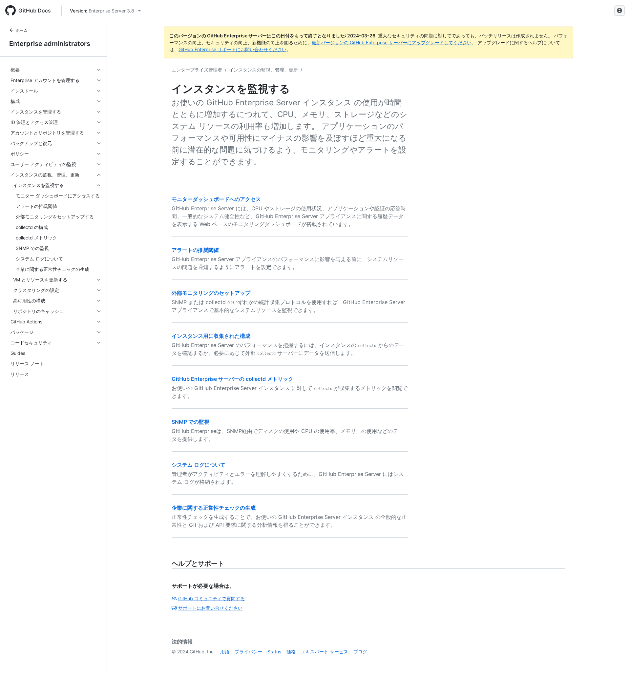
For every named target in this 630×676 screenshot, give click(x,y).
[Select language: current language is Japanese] (619, 10)
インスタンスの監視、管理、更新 (263, 69)
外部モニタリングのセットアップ (211, 293)
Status (274, 651)
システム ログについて (198, 464)
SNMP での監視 (190, 422)
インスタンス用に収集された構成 (211, 336)
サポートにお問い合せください (210, 608)
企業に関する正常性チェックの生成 (214, 507)
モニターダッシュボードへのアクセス (216, 199)
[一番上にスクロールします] (615, 661)
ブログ (360, 651)
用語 (224, 651)
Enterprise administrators (49, 44)
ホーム (22, 30)
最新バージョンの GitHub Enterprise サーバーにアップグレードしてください (392, 42)
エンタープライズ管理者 (197, 69)
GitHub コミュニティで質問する (211, 598)
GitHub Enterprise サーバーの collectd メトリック (232, 379)
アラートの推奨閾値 (195, 250)
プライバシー (248, 651)
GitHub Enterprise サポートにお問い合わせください (232, 49)
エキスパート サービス (324, 651)
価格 (291, 651)
